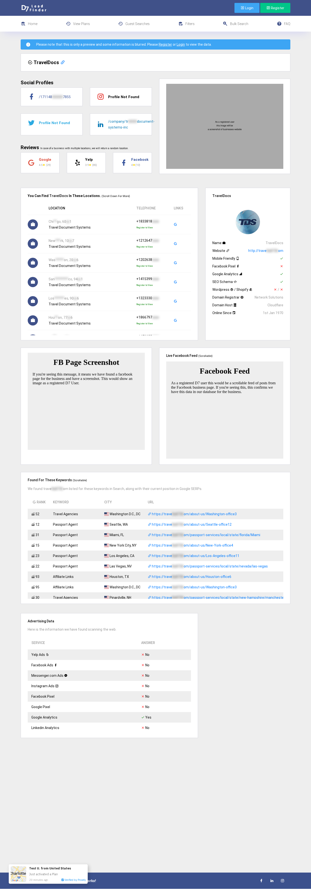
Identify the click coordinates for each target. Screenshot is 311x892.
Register (277, 8)
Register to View (144, 227)
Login (248, 8)
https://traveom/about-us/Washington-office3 (194, 514)
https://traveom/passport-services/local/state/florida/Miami (205, 535)
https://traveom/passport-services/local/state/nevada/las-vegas (209, 566)
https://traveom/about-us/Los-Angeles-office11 (195, 556)
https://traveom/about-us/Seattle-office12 (191, 524)
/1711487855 (55, 97)
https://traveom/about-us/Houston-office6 (191, 577)
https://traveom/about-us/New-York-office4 (192, 545)
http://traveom (265, 251)
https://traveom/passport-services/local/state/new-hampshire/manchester (218, 598)
